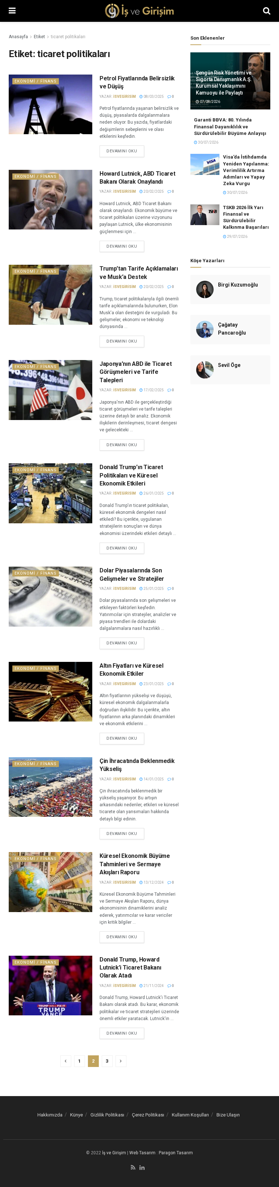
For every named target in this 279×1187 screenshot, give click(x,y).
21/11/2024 (153, 986)
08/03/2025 (153, 97)
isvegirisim (124, 97)
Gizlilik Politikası (107, 1115)
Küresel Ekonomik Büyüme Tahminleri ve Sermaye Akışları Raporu (135, 864)
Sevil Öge (229, 365)
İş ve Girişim (114, 1152)
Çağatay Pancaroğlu (232, 329)
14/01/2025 (153, 779)
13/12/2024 (153, 882)
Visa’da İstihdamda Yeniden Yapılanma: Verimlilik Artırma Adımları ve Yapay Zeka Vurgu (246, 170)
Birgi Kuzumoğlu (238, 285)
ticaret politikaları (68, 36)
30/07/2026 (207, 142)
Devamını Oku (121, 151)
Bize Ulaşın (228, 1115)
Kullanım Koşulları (190, 1115)
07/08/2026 (209, 102)
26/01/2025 (153, 493)
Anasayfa (18, 36)
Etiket (39, 36)
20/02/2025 (153, 191)
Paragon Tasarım (176, 1152)
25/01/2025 (153, 589)
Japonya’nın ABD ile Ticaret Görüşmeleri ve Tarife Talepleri (135, 372)
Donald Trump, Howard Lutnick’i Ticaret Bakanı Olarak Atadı (130, 967)
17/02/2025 (153, 390)
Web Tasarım (142, 1152)
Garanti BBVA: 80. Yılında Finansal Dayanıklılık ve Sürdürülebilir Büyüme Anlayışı (230, 126)
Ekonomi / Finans (36, 81)
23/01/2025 (153, 684)
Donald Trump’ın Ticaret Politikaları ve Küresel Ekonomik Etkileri (131, 475)
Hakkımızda (49, 1115)
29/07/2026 (236, 237)
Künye (76, 1115)
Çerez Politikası (148, 1115)
